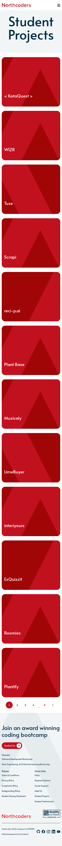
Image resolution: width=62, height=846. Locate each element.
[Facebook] (43, 831)
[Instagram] (48, 832)
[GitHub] (38, 831)
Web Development (9, 834)
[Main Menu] (58, 5)
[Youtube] (58, 831)
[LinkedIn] (53, 832)
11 (44, 705)
